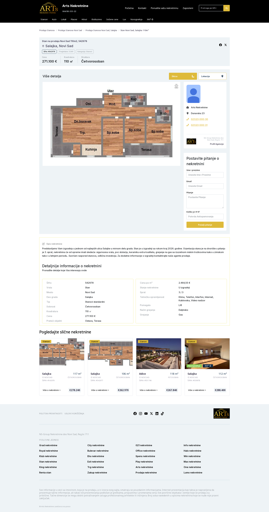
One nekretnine (192, 467)
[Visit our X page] (151, 413)
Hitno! (84, 19)
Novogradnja (136, 19)
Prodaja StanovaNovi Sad (70, 30)
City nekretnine (95, 445)
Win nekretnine (192, 456)
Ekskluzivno (96, 19)
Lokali (63, 19)
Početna (129, 8)
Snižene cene (112, 19)
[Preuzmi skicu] (176, 85)
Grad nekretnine (48, 445)
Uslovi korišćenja (74, 413)
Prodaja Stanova (47, 30)
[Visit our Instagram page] (140, 413)
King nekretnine (48, 467)
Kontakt (142, 8)
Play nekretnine (144, 461)
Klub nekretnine (48, 456)
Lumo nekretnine (193, 472)
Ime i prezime (193, 170)
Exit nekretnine (95, 461)
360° (149, 19)
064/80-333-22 (69, 11)
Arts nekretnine (144, 467)
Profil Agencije (217, 144)
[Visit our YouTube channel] (146, 413)
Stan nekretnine (48, 461)
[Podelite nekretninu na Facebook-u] (220, 44)
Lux (124, 19)
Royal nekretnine (48, 450)
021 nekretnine (144, 445)
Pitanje (189, 192)
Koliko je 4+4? (193, 211)
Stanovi (44, 19)
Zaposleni (188, 8)
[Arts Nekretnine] (49, 8)
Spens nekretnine (145, 456)
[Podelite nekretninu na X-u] (225, 44)
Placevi (74, 19)
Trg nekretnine (95, 467)
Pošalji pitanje (205, 225)
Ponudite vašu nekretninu (164, 8)
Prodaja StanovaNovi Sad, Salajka (101, 30)
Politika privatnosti (50, 413)
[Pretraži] (226, 8)
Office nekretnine (145, 450)
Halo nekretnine (192, 450)
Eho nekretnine (95, 456)
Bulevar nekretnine (98, 450)
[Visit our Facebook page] (135, 413)
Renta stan (45, 472)
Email (189, 181)
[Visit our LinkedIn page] (157, 413)
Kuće (54, 19)
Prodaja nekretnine (146, 472)
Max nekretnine (192, 461)
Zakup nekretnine (97, 472)
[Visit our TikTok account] (162, 413)
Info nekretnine (192, 445)
